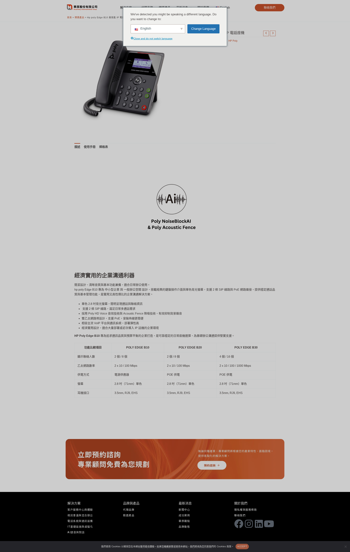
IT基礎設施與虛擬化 (80, 527)
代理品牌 (128, 510)
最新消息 (185, 503)
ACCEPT (242, 546)
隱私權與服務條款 (245, 510)
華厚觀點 (184, 521)
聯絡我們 (240, 515)
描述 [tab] (77, 146)
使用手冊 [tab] (90, 146)
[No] (345, 546)
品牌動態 (184, 527)
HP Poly (233, 40)
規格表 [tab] (103, 146)
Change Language (203, 28)
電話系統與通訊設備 (80, 521)
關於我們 (240, 503)
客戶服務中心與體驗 (80, 510)
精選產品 (79, 17)
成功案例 (184, 515)
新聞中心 (184, 510)
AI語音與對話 (76, 532)
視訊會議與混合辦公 (80, 515)
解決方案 (74, 503)
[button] (269, 7)
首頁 (69, 17)
